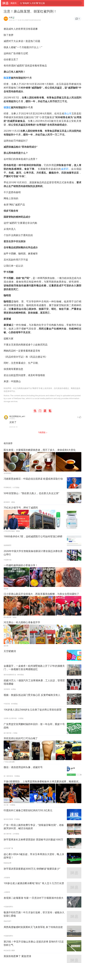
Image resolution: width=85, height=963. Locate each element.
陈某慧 (7, 77)
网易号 (14, 3)
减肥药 (65, 168)
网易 (5, 3)
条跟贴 (42, 432)
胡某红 (7, 107)
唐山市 (67, 113)
